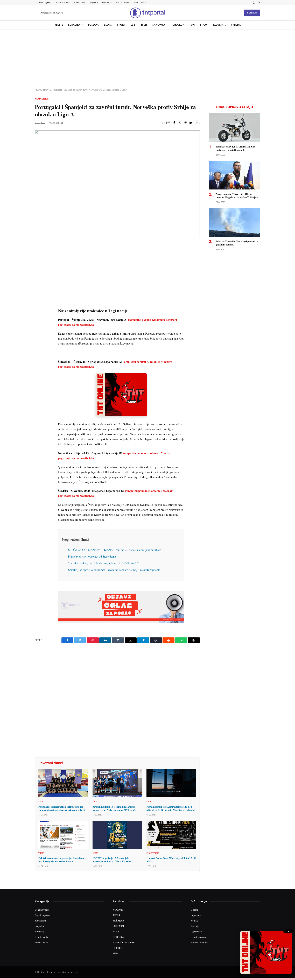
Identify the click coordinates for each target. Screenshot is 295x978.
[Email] (38, 278)
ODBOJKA (118, 937)
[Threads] (38, 325)
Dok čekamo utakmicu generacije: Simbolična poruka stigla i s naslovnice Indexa (61, 859)
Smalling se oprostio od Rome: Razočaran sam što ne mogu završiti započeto (114, 570)
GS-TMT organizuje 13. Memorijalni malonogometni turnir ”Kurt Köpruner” (113, 859)
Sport (121, 24)
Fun (192, 24)
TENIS (116, 915)
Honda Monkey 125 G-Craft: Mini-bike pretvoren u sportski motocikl (235, 148)
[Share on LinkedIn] (190, 122)
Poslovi (93, 24)
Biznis (108, 24)
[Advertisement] (147, 59)
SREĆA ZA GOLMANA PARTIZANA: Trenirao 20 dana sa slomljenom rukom (114, 550)
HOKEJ (116, 931)
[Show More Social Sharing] (197, 122)
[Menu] (36, 13)
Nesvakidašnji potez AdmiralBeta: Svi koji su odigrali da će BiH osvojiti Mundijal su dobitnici (170, 808)
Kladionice (41, 98)
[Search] (258, 2)
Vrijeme (236, 24)
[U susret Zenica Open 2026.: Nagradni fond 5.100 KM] (171, 835)
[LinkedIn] (38, 294)
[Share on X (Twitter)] (179, 122)
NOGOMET (119, 909)
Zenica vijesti (152, 853)
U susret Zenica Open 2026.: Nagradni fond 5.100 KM (171, 859)
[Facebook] (38, 255)
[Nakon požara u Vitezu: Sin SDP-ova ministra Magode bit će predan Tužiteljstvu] (234, 175)
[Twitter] (38, 262)
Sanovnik (158, 24)
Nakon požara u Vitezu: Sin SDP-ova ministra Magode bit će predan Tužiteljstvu (237, 195)
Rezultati (219, 24)
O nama (194, 909)
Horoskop (106, 2)
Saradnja (195, 926)
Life (132, 24)
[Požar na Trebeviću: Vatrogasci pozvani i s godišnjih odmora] (234, 222)
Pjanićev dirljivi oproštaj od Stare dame (92, 556)
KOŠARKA (118, 920)
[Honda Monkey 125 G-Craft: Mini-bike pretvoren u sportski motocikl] (234, 127)
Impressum (196, 915)
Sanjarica (93, 2)
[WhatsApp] (38, 317)
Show (204, 24)
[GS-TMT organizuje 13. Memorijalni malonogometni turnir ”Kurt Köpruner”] (117, 835)
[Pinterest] (38, 270)
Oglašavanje (196, 931)
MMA (116, 953)
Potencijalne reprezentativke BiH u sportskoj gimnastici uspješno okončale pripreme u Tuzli (61, 808)
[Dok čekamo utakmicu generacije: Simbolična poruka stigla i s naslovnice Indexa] (63, 835)
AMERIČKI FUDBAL (124, 942)
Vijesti (58, 24)
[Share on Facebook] (174, 122)
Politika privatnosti (200, 942)
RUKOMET (118, 926)
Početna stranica (43, 89)
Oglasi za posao (62, 2)
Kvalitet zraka (122, 2)
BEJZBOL (118, 947)
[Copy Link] (185, 122)
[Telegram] (38, 310)
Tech (144, 24)
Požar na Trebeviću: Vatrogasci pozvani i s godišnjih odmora (237, 243)
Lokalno (74, 24)
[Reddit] (38, 302)
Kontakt (252, 12)
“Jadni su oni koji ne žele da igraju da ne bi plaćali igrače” (103, 563)
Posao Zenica (140, 2)
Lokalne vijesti (44, 2)
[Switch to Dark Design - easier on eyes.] (254, 2)
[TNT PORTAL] (147, 12)
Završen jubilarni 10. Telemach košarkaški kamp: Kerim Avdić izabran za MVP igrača (114, 808)
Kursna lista (79, 2)
